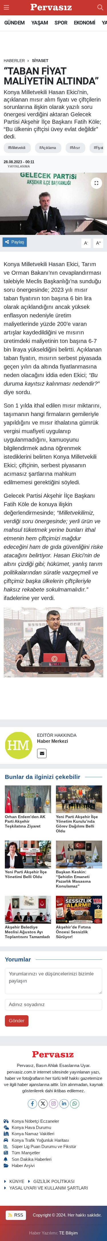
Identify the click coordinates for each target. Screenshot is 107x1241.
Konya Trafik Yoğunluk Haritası (40, 1140)
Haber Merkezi (52, 741)
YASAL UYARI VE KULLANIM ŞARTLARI (48, 1188)
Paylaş (17, 242)
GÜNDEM (14, 23)
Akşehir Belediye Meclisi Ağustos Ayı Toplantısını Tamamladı (27, 932)
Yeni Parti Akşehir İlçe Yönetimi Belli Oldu (26, 874)
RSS (18, 1215)
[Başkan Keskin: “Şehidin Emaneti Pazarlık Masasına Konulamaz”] (79, 854)
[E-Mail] (42, 753)
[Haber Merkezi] (18, 745)
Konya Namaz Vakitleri (33, 1134)
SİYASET (40, 60)
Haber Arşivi (23, 1165)
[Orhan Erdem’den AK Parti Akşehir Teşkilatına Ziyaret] (28, 799)
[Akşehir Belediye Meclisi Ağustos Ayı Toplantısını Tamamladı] (28, 909)
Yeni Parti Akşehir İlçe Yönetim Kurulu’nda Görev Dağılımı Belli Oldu (77, 823)
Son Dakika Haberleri (31, 1159)
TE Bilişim (68, 1233)
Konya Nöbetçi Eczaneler (35, 1121)
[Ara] (100, 7)
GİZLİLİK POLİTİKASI (53, 1181)
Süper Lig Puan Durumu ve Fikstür (44, 1146)
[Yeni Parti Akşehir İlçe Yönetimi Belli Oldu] (28, 854)
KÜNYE (16, 1181)
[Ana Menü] (6, 7)
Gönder (17, 1020)
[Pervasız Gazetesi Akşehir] (52, 8)
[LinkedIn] (64, 1103)
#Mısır (75, 148)
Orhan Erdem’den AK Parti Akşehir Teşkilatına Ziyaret (25, 821)
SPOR (60, 23)
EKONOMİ (84, 23)
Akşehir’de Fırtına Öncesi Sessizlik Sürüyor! (73, 932)
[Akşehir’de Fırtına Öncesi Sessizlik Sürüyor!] (79, 909)
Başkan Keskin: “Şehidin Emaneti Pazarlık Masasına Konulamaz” (73, 879)
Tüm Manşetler (26, 1153)
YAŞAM (39, 23)
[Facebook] (32, 1103)
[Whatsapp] (74, 1103)
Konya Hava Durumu (31, 1127)
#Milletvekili (16, 148)
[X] (43, 1103)
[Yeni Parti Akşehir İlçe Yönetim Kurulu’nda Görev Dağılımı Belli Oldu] (79, 799)
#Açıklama (47, 148)
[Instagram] (53, 1103)
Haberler (14, 60)
